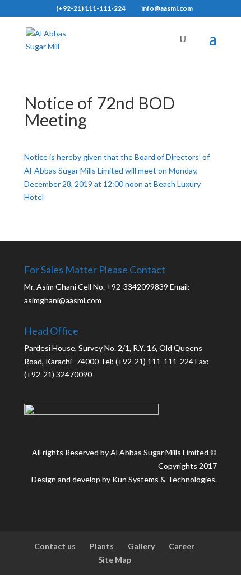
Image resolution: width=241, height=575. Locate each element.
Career (181, 546)
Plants (102, 546)
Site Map (114, 559)
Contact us (55, 546)
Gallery (141, 546)
